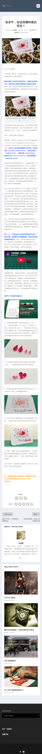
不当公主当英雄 (9, 598)
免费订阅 (5, 734)
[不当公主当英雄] (21, 583)
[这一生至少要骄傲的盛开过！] (21, 676)
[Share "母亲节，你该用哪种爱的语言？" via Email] (21, 498)
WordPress (21, 748)
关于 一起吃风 (7, 729)
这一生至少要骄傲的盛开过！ (14, 690)
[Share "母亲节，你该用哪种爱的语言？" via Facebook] (17, 498)
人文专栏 (32, 30)
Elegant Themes (20, 746)
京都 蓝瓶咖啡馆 (10, 661)
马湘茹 (14, 30)
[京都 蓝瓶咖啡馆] (21, 646)
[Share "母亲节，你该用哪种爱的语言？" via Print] (25, 498)
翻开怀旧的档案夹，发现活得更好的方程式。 (20, 630)
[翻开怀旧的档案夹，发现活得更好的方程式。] (21, 615)
